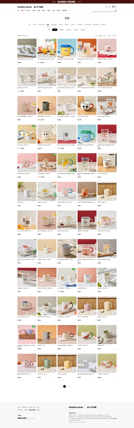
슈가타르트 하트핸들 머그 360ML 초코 (65, 345)
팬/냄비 (60, 24)
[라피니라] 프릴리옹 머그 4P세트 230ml (25, 59)
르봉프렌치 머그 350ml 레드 (23, 288)
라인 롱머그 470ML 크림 (102, 316)
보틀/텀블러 (54, 24)
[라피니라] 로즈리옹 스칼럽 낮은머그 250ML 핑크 (26, 260)
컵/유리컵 (61, 29)
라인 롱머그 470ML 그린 (42, 374)
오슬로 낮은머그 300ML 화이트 (43, 316)
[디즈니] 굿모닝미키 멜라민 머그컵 (24, 231)
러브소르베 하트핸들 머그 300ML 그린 (45, 231)
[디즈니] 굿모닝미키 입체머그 (83, 116)
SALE (43, 10)
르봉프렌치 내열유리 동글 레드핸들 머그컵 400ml (86, 260)
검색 (116, 10)
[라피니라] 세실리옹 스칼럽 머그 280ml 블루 (86, 87)
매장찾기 (38, 410)
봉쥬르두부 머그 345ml (42, 202)
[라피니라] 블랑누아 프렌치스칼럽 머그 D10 (86, 374)
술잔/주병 (68, 29)
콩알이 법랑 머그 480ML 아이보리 (44, 145)
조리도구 (73, 24)
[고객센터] (115, 7)
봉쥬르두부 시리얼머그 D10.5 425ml (44, 87)
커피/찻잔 (76, 29)
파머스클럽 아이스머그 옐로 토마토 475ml (86, 59)
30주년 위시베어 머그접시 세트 (104, 116)
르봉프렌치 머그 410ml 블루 (83, 231)
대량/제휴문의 (20, 410)
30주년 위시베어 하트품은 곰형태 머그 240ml (86, 203)
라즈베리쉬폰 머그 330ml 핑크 (23, 173)
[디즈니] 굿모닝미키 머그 (102, 173)
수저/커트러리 (41, 24)
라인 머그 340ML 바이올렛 (83, 316)
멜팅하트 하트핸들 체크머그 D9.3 (23, 374)
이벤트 (48, 10)
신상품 (33, 10)
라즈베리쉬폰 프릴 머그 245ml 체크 (64, 202)
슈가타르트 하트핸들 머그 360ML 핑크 (45, 288)
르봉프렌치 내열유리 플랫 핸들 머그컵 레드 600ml (106, 145)
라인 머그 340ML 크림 (102, 202)
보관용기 (67, 24)
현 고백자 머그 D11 (41, 345)
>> (70, 386)
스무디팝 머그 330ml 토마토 (103, 374)
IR (27, 407)
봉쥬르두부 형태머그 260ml (63, 231)
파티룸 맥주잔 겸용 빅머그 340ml (104, 259)
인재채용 (23, 407)
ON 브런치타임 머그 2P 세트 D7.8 (64, 288)
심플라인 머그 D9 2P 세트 (22, 87)
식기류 (34, 24)
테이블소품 (79, 24)
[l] (78, 407)
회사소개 (19, 407)
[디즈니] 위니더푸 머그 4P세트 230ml (105, 87)
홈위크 (23, 10)
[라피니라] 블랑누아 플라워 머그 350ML (65, 259)
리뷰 (53, 10)
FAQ (34, 407)
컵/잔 (48, 24)
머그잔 (54, 29)
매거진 (58, 10)
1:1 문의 (37, 407)
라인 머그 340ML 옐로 (62, 374)
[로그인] (106, 7)
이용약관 (25, 410)
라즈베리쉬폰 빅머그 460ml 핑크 (104, 231)
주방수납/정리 (96, 24)
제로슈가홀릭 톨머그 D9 (82, 288)
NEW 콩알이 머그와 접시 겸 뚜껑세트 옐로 (66, 59)
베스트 (28, 10)
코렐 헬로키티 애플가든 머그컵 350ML (105, 59)
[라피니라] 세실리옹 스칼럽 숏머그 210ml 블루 (66, 88)
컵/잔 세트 (83, 29)
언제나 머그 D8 (20, 202)
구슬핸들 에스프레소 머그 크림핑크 (44, 259)
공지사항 (30, 407)
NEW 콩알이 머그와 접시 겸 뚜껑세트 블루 (86, 145)
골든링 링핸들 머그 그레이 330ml (44, 116)
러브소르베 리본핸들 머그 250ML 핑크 (25, 116)
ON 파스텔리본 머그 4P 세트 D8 (43, 173)
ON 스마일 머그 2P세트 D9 (22, 145)
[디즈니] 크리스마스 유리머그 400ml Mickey (66, 145)
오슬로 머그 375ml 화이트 (103, 288)
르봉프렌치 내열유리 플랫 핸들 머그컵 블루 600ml (86, 174)
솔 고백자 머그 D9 (101, 345)
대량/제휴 (64, 10)
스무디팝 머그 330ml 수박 (83, 345)
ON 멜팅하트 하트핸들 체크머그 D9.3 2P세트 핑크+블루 (26, 346)
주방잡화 (103, 24)
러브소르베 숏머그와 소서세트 (23, 316)
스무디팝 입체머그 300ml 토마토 (64, 316)
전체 (29, 24)
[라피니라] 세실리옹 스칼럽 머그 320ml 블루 (66, 116)
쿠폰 (39, 10)
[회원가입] (109, 7)
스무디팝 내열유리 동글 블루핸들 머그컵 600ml (66, 174)
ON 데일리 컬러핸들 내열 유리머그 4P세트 (45, 59)
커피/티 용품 (88, 24)
